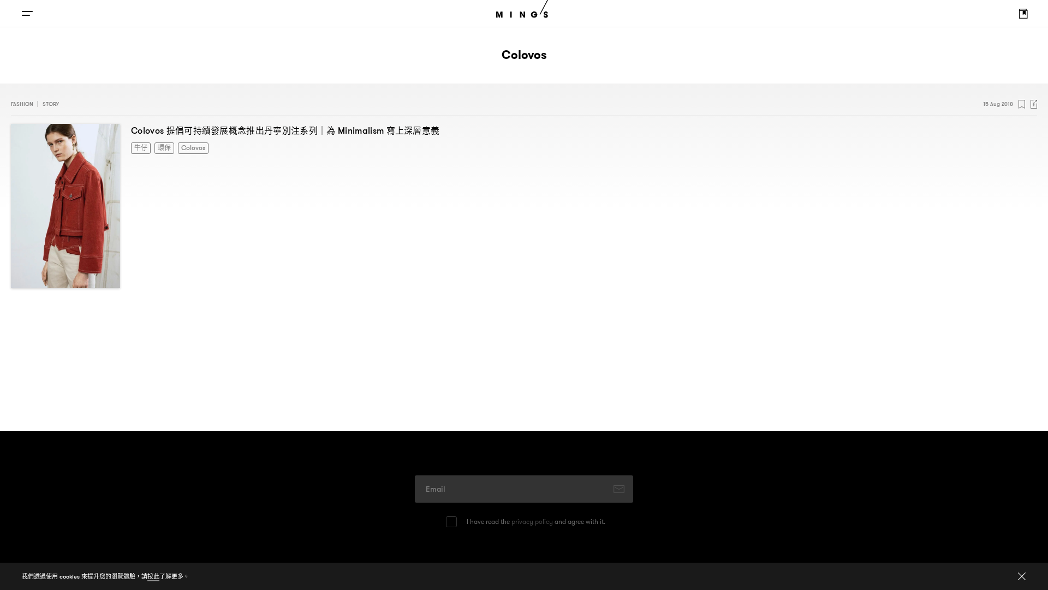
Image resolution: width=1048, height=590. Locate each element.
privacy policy (532, 521)
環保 (161, 147)
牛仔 (139, 147)
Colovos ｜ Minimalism (285, 130)
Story (51, 104)
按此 (153, 576)
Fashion (22, 104)
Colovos (187, 147)
